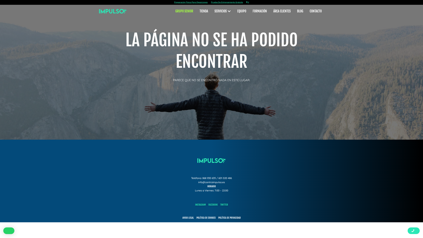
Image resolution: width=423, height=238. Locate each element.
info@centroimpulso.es (211, 182)
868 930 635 (209, 178)
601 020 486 (225, 178)
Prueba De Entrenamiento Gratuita (227, 2)
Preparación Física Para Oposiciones (191, 2)
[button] (8, 230)
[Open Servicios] (229, 11)
